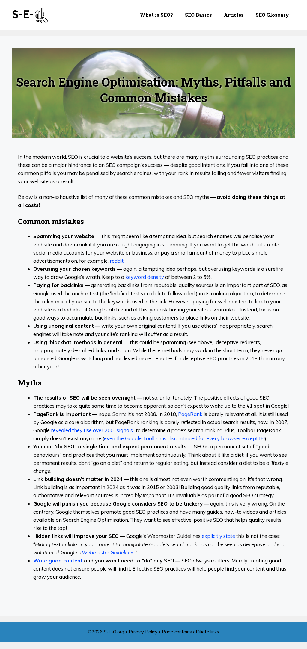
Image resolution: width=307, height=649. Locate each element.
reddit (117, 261)
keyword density (144, 277)
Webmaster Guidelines (108, 552)
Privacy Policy (143, 632)
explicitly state (218, 536)
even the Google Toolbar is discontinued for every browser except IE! (184, 438)
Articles (234, 15)
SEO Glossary (272, 15)
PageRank (190, 414)
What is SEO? (156, 15)
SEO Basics (198, 15)
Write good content (57, 560)
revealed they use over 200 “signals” (93, 430)
